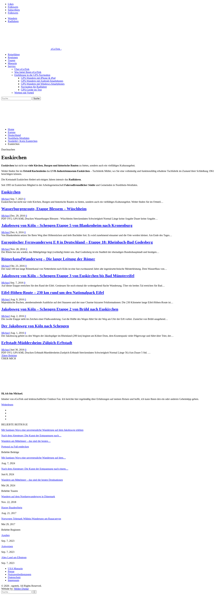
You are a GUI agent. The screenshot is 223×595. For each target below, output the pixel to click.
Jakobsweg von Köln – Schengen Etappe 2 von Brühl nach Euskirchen (59, 309)
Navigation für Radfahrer (34, 86)
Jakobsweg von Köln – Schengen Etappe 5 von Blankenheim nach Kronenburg (66, 225)
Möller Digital (21, 588)
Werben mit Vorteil (24, 92)
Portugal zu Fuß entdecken (15, 446)
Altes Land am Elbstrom (13, 557)
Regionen (13, 57)
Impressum (13, 580)
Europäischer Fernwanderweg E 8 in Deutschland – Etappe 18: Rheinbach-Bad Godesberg (77, 242)
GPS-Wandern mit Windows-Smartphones (42, 83)
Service (12, 66)
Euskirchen (10, 192)
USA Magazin (15, 568)
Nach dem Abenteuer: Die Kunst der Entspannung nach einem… (34, 468)
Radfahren (13, 21)
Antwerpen (7, 546)
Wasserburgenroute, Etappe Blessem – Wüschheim (44, 209)
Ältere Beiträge (9, 355)
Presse (11, 571)
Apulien (5, 535)
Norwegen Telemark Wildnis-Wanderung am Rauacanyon (31, 518)
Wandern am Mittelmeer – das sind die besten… (26, 441)
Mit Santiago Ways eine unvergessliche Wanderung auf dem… (33, 457)
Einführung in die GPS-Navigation (32, 75)
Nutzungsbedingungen (19, 574)
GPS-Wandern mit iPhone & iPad (38, 78)
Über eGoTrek (21, 69)
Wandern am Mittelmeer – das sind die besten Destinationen (32, 479)
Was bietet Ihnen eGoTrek (27, 72)
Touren (11, 60)
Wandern (12, 18)
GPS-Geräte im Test (31, 89)
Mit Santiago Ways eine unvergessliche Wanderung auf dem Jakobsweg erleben (42, 430)
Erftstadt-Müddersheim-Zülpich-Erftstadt (36, 343)
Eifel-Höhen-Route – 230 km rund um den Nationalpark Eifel (52, 292)
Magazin (12, 63)
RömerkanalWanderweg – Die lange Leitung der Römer (48, 259)
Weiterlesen (7, 404)
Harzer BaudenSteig (11, 507)
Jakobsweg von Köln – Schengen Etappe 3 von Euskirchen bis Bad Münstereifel (67, 276)
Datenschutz (14, 577)
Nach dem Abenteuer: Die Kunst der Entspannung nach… (31, 435)
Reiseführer (14, 54)
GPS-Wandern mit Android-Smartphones (42, 81)
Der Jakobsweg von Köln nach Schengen (35, 326)
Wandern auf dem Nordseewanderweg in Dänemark (28, 496)
